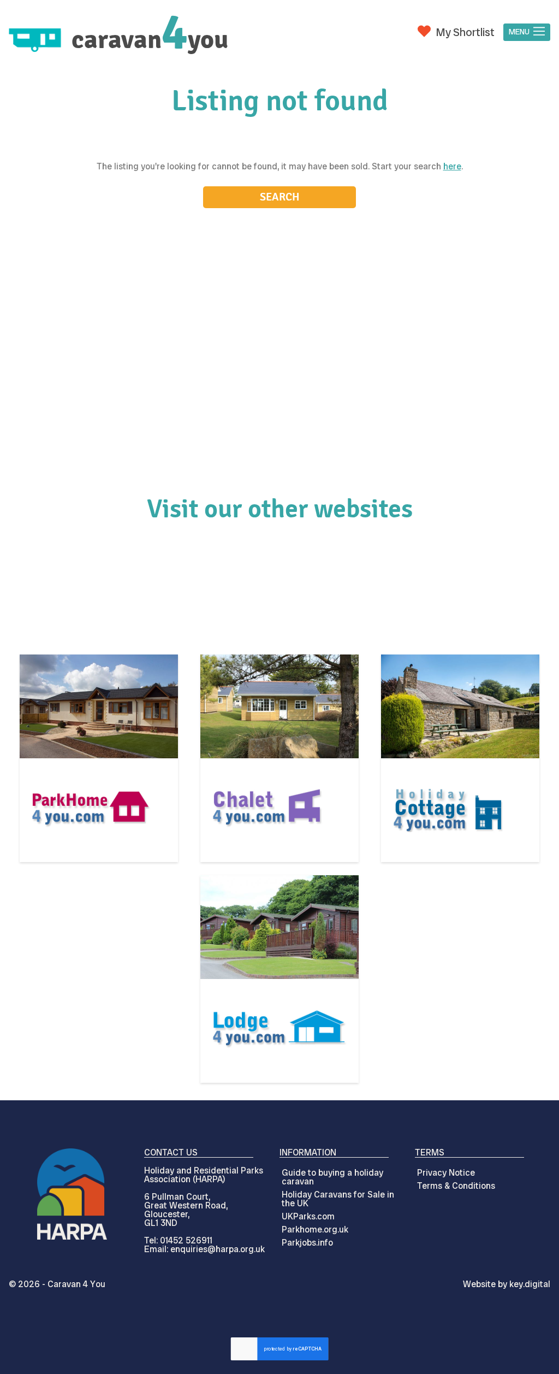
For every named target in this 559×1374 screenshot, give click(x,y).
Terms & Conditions (456, 1186)
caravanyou (150, 39)
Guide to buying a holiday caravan (332, 1177)
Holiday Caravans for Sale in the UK (338, 1199)
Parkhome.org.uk (315, 1229)
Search (280, 197)
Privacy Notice (446, 1172)
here (452, 166)
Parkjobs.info (307, 1242)
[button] (526, 32)
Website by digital (506, 1284)
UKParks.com (308, 1216)
